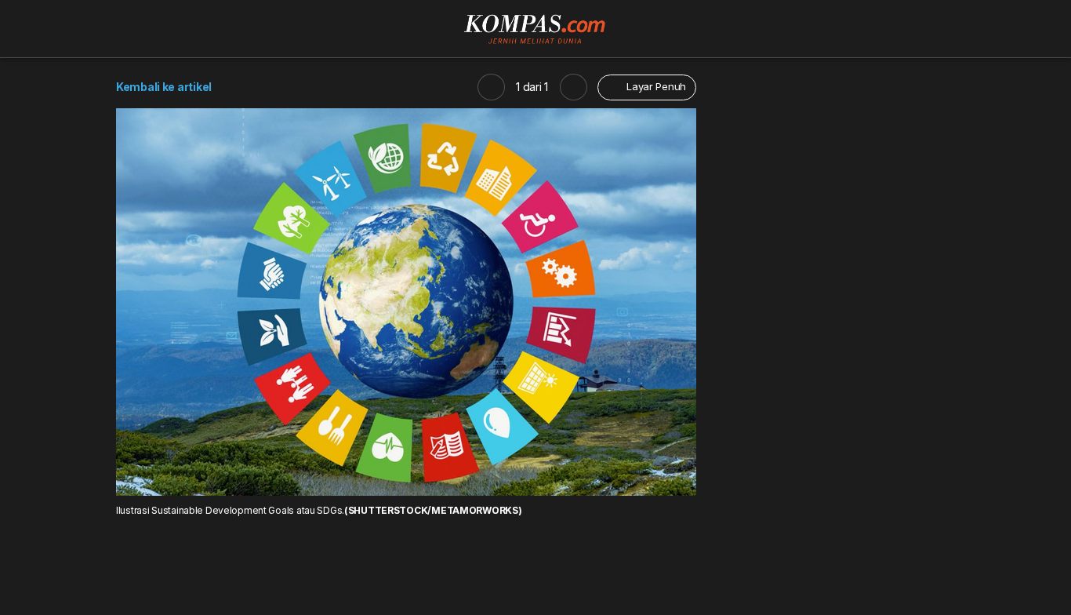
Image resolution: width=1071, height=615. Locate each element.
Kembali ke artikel (164, 86)
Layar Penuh (654, 86)
